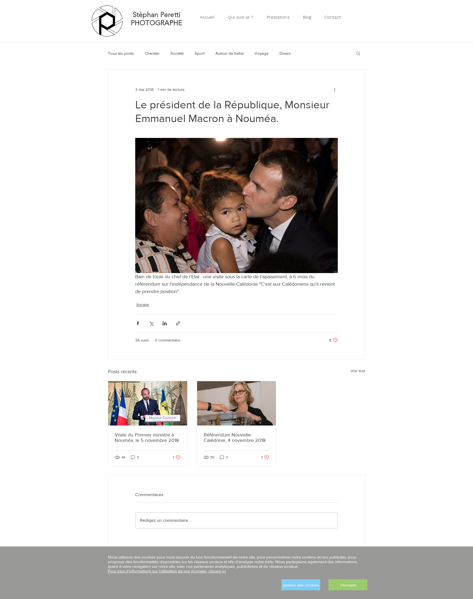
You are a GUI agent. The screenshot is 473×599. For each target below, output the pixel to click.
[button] (347, 584)
